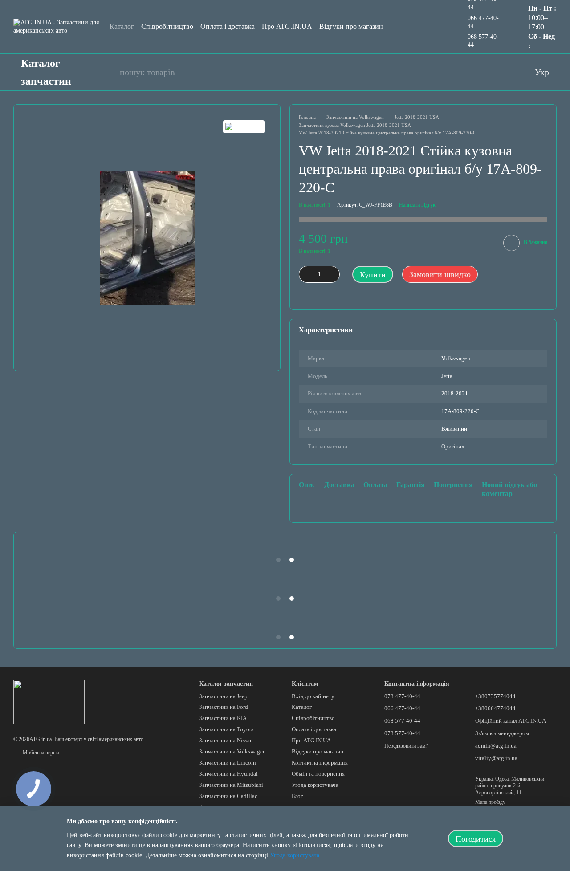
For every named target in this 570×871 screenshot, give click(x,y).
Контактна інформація (320, 762)
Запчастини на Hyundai (228, 773)
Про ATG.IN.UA (287, 26)
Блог (297, 796)
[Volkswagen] (244, 126)
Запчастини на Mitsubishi (231, 784)
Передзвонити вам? (406, 746)
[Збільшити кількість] (333, 274)
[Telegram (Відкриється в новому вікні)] (506, 72)
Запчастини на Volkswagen (232, 751)
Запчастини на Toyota (226, 729)
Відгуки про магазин (351, 26)
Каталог (122, 26)
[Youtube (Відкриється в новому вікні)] (471, 72)
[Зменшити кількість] (305, 274)
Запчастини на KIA (223, 718)
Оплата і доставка (227, 26)
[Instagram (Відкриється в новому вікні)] (488, 72)
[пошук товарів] (108, 72)
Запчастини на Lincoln (227, 762)
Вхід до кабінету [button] (313, 696)
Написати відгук (417, 205)
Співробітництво (167, 26)
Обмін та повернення (318, 773)
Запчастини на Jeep (223, 696)
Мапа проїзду (490, 802)
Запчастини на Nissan (226, 740)
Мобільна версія (40, 752)
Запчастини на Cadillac (228, 796)
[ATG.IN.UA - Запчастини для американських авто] (49, 702)
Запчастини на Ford (223, 707)
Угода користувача (315, 784)
